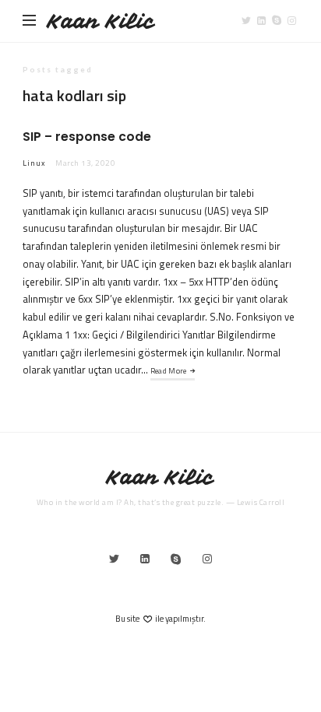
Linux (34, 163)
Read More (168, 371)
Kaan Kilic (101, 21)
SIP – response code (87, 136)
